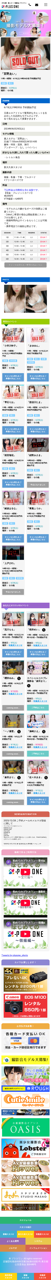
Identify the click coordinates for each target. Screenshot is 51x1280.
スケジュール (25, 1220)
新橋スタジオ (39, 793)
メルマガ (13, 1248)
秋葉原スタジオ (16, 645)
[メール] (36, 4)
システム (38, 1241)
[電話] (29, 4)
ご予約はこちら (37, 707)
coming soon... (13, 708)
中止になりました (38, 485)
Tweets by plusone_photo (14, 955)
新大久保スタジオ (25, 1234)
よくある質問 (13, 1241)
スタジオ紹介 (25, 1227)
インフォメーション (38, 1248)
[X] (43, 630)
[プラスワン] (10, 7)
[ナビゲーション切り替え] (45, 4)
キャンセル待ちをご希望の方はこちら (25, 265)
